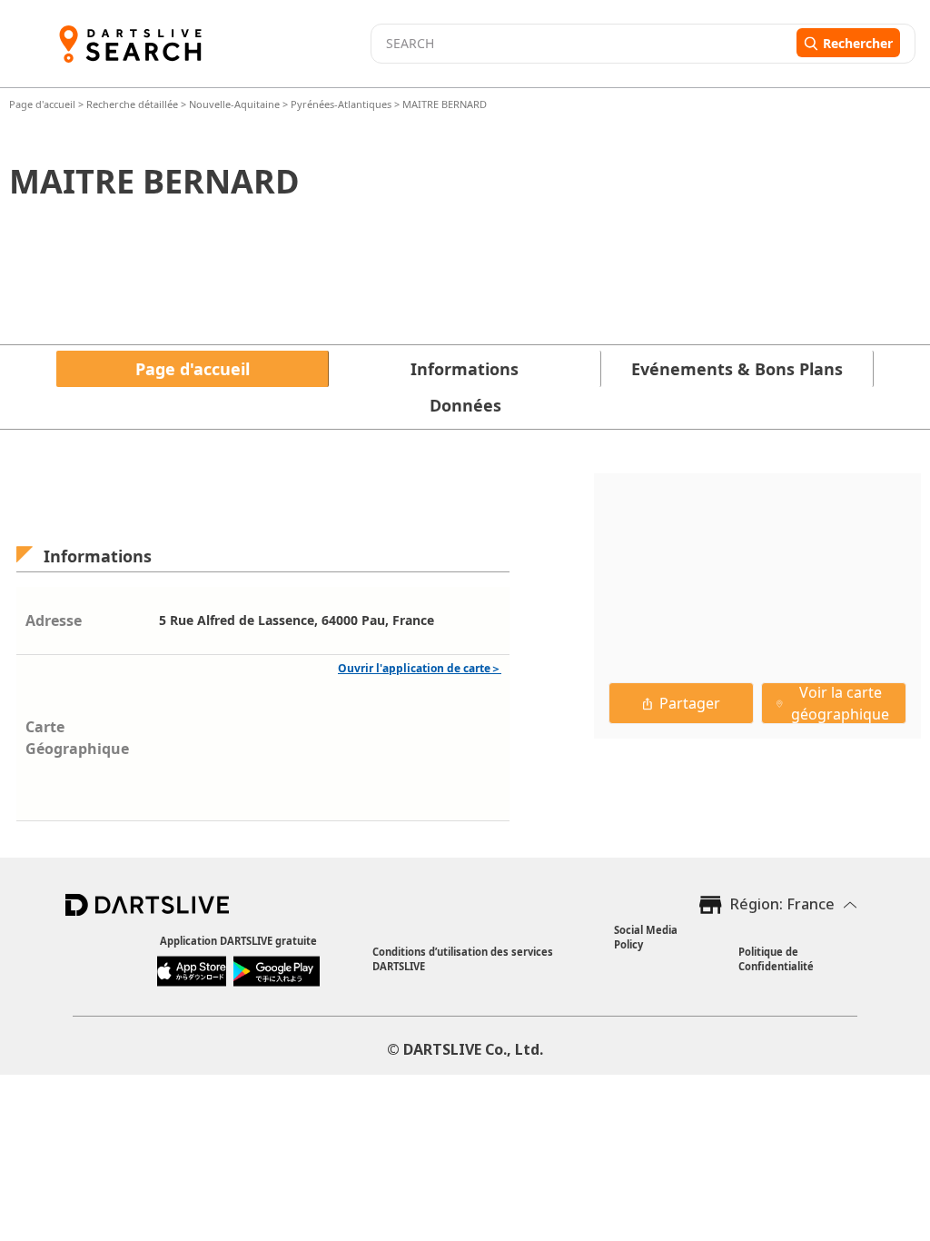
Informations (465, 369)
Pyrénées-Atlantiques (341, 104)
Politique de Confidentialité (776, 959)
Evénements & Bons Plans (737, 369)
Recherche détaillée (133, 104)
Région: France (782, 904)
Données (465, 405)
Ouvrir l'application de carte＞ (419, 668)
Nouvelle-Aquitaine (234, 104)
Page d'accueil (43, 104)
